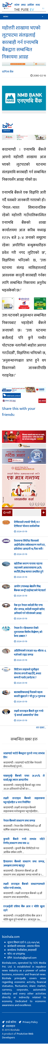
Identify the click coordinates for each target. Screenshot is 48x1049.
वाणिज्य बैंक (7, 71)
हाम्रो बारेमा (11, 1022)
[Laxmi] (24, 64)
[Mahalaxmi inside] (24, 486)
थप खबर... (41, 728)
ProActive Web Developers (17, 1036)
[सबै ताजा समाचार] (43, 512)
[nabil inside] (24, 127)
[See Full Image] (24, 99)
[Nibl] (24, 389)
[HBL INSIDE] (24, 456)
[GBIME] (24, 401)
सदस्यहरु (10, 1026)
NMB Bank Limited (13, 395)
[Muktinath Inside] (24, 303)
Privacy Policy (30, 1022)
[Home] (24, 4)
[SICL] (24, 446)
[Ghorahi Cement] (8, 303)
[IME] (24, 437)
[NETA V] (24, 9)
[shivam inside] (40, 303)
